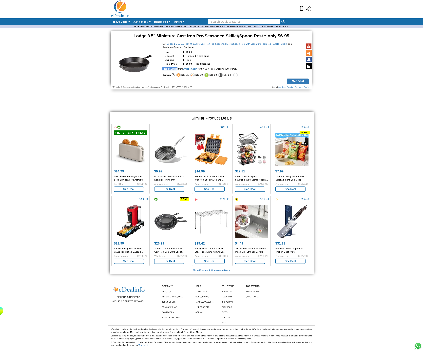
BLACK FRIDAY (252, 292)
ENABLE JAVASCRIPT (204, 302)
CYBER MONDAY (253, 297)
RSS (224, 323)
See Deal (128, 189)
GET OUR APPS (202, 297)
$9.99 (158, 171)
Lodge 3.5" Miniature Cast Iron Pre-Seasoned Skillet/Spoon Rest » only (211, 35)
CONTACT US (168, 312)
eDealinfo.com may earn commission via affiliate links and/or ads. (259, 26)
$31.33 (280, 243)
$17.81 (240, 171)
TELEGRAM (227, 297)
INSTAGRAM (227, 302)
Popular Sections (171, 318)
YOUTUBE (226, 318)
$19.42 (200, 243)
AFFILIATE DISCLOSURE (172, 297)
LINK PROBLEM (202, 307)
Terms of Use (144, 345)
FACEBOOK (227, 307)
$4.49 (239, 243)
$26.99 (159, 243)
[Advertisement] (218, 9)
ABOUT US (166, 292)
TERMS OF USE (168, 302)
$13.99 (119, 243)
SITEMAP (199, 312)
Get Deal (298, 81)
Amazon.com (190, 68)
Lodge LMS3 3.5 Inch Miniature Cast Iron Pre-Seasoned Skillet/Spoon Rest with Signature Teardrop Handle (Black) (227, 43)
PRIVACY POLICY (169, 307)
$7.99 (279, 171)
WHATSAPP (227, 292)
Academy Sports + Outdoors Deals (293, 87)
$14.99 (119, 171)
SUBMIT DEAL (201, 292)
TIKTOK (225, 312)
